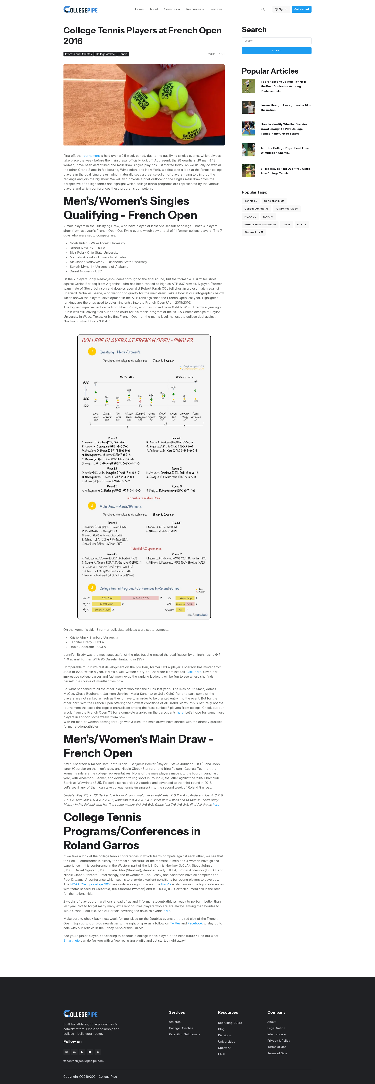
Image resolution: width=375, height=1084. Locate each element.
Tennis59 (251, 200)
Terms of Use (276, 1047)
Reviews (216, 9)
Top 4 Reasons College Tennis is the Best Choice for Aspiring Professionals (283, 86)
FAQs (221, 1054)
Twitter (175, 923)
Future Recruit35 (287, 208)
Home (139, 9)
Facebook (195, 923)
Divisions (224, 1035)
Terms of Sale (277, 1053)
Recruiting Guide (230, 1023)
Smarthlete (71, 940)
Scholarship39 (274, 200)
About (154, 9)
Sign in (283, 9)
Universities (226, 1041)
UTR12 (301, 224)
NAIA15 (268, 216)
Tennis (123, 54)
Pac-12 (166, 884)
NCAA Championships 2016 (90, 884)
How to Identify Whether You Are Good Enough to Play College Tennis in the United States (284, 128)
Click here (194, 672)
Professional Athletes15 (260, 224)
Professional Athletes (78, 54)
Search (276, 50)
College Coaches (181, 1028)
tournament (91, 156)
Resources (193, 9)
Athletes (174, 1022)
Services (170, 9)
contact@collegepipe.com (85, 1061)
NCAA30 (250, 216)
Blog (221, 1029)
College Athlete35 (257, 208)
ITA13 (286, 224)
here (180, 712)
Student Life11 (254, 232)
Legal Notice (276, 1028)
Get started (301, 9)
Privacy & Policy (278, 1040)
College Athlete (105, 54)
